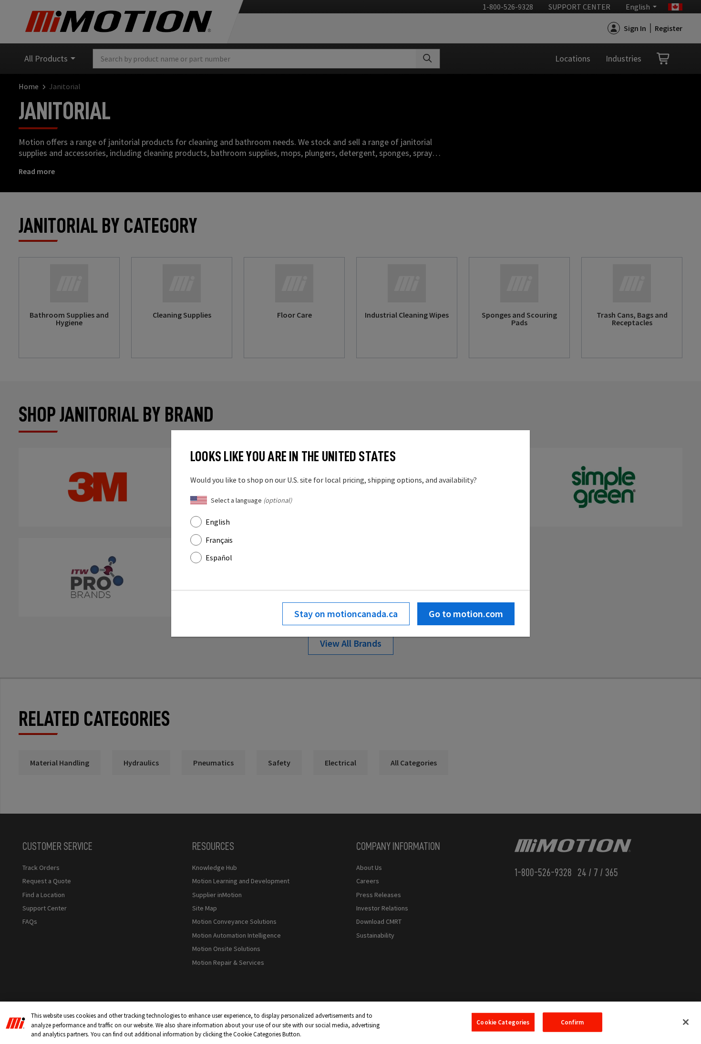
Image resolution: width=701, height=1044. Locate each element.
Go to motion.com (466, 614)
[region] (350, 1023)
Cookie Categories (502, 1022)
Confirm (572, 1022)
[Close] (685, 1022)
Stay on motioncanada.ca (346, 614)
